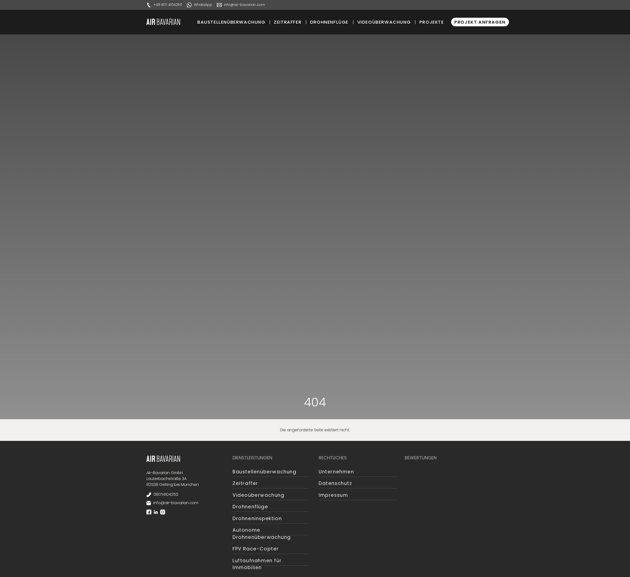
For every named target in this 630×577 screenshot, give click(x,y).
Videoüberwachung (384, 22)
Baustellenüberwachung (231, 22)
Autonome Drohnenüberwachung (262, 534)
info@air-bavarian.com (175, 503)
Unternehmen (336, 471)
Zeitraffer (287, 22)
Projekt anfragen (480, 22)
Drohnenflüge (329, 22)
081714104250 (166, 494)
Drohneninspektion (257, 518)
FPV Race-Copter (256, 548)
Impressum (333, 495)
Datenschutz (335, 483)
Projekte (431, 22)
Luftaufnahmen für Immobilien (257, 564)
